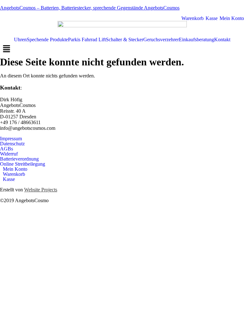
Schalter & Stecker (124, 39)
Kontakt (222, 39)
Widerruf (9, 153)
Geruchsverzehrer (161, 39)
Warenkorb (192, 18)
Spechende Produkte (47, 39)
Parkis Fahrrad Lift (87, 39)
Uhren (20, 39)
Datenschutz (12, 143)
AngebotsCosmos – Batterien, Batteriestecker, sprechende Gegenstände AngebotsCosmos (90, 7)
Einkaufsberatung (196, 39)
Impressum (11, 138)
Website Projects (40, 189)
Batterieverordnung (19, 159)
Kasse (211, 18)
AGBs (6, 148)
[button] (122, 49)
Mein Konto (231, 18)
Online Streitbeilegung (22, 164)
